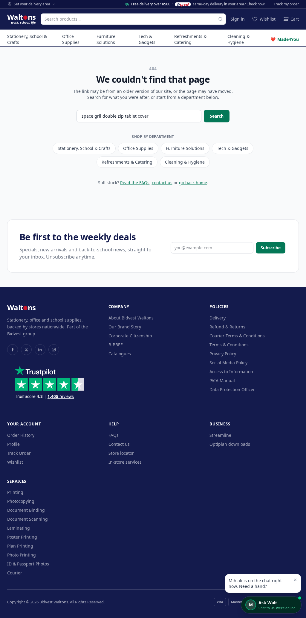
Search (217, 116)
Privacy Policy (222, 353)
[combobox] (133, 19)
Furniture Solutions (106, 39)
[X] (26, 349)
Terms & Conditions (229, 345)
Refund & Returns (227, 327)
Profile (13, 444)
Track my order (286, 4)
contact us (162, 182)
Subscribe (271, 247)
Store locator (121, 453)
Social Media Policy (228, 362)
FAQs (113, 435)
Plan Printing (20, 546)
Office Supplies (70, 39)
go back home (193, 182)
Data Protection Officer (232, 389)
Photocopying (20, 501)
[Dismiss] (295, 580)
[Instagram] (53, 349)
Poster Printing (22, 537)
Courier (14, 573)
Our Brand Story (124, 327)
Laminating (18, 528)
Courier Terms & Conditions (237, 336)
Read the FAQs (134, 182)
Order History (20, 435)
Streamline (220, 435)
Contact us (119, 444)
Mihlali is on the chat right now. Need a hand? (255, 583)
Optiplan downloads (229, 444)
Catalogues (119, 353)
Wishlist (15, 462)
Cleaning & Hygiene (238, 39)
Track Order (19, 453)
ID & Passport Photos (28, 564)
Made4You (284, 39)
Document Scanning (27, 519)
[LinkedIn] (40, 349)
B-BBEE (115, 345)
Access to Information (231, 371)
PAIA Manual (222, 380)
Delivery (217, 318)
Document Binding (26, 510)
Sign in (238, 19)
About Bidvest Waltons (131, 318)
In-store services (125, 462)
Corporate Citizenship (130, 336)
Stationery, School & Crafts (27, 39)
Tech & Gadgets (147, 39)
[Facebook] (12, 349)
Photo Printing (21, 555)
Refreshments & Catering (190, 39)
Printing (15, 492)
